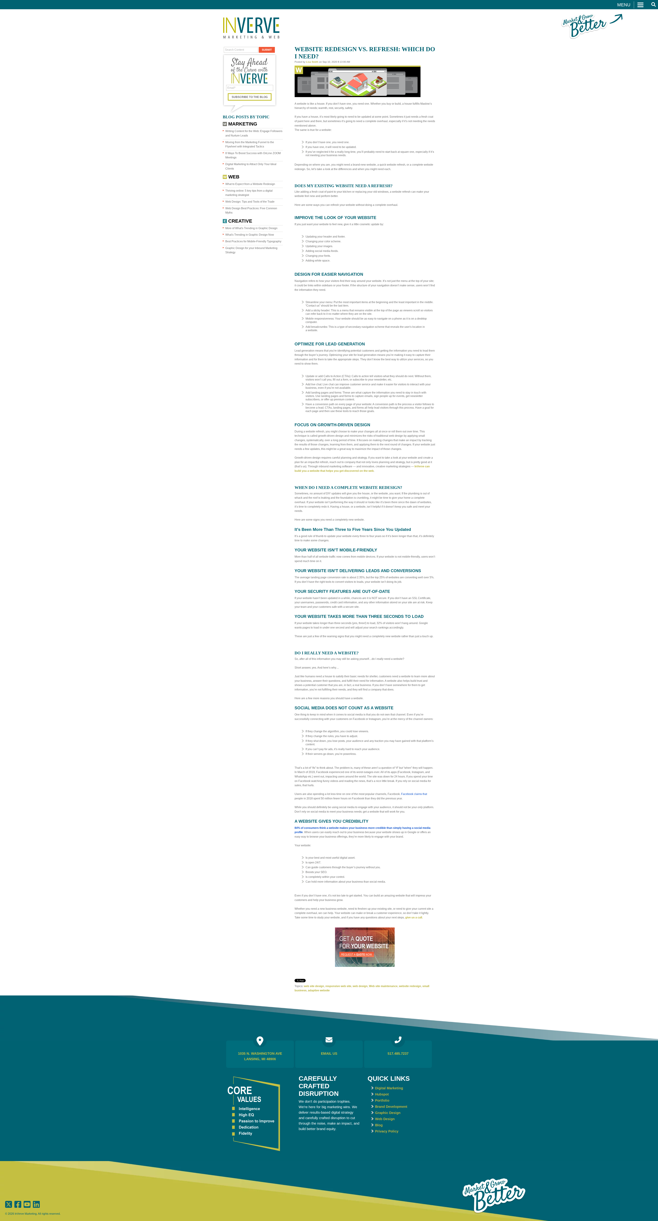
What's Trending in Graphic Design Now (249, 234)
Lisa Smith (312, 61)
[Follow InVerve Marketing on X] (9, 1207)
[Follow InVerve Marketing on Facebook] (18, 1207)
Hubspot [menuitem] (382, 1094)
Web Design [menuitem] (385, 1119)
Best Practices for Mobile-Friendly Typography (253, 241)
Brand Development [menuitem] (391, 1106)
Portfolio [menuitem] (382, 1100)
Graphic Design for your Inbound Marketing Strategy (251, 250)
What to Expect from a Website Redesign (250, 184)
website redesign (410, 986)
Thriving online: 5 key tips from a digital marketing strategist (249, 193)
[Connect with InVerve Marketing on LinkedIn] (36, 1207)
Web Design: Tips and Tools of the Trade (250, 201)
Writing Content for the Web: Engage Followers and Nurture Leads (253, 133)
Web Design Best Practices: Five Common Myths (251, 210)
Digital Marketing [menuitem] (389, 1088)
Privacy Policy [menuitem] (386, 1131)
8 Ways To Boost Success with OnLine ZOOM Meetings (253, 155)
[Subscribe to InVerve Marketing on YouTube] (28, 1207)
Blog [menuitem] (379, 1125)
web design (360, 986)
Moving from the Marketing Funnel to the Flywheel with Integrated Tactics (249, 144)
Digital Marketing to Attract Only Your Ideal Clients (250, 166)
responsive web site (338, 986)
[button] (630, 4)
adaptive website (319, 990)
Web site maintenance (383, 986)
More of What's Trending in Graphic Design (251, 228)
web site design (314, 986)
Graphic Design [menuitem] (387, 1113)
